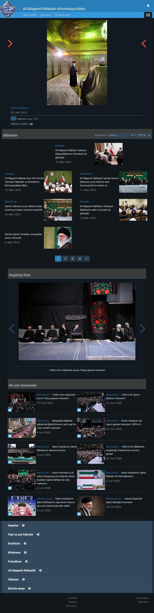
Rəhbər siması (44, 498)
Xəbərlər (13, 525)
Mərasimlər (86, 173)
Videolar (13, 579)
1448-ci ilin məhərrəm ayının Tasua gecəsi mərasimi (77, 370)
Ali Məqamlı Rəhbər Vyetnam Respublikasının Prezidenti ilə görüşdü (71, 154)
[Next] (87, 259)
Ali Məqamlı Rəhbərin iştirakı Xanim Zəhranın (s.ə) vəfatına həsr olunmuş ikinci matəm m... (99, 182)
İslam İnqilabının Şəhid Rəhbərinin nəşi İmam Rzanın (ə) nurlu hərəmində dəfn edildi (56, 502)
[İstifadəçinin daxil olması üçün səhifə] (148, 5)
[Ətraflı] (13, 119)
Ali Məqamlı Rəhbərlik (22, 570)
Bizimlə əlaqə (16, 588)
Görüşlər (59, 145)
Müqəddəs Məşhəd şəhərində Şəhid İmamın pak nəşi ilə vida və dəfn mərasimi (56, 424)
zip (30, 123)
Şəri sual (46, 15)
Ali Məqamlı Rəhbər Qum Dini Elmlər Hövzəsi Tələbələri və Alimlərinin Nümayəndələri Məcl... (24, 182)
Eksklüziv (14, 543)
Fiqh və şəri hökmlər (20, 534)
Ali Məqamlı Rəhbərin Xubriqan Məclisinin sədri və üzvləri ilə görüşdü (96, 210)
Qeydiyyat (72, 602)
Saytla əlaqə (143, 602)
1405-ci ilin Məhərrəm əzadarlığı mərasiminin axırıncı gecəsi (125, 450)
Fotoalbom (15, 561)
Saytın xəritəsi (142, 598)
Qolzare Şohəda (19, 108)
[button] (148, 15)
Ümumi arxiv (62, 15)
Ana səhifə (29, 15)
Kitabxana (14, 552)
